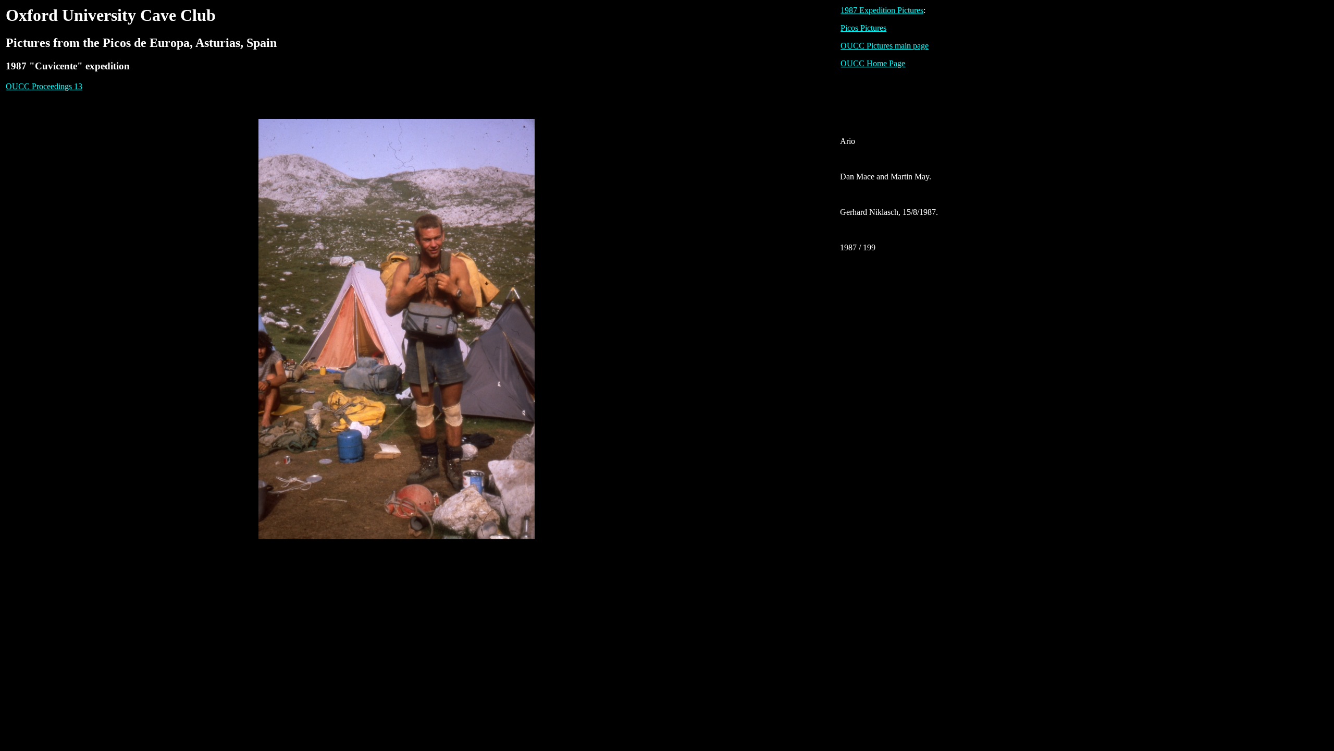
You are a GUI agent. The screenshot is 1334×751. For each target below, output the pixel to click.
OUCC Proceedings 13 (44, 86)
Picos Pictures (863, 27)
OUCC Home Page (873, 63)
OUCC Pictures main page (885, 45)
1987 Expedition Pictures (882, 10)
